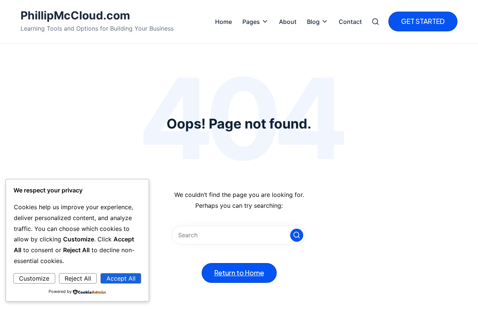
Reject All (78, 278)
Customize (34, 278)
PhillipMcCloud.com (75, 15)
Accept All (121, 278)
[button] (422, 21)
